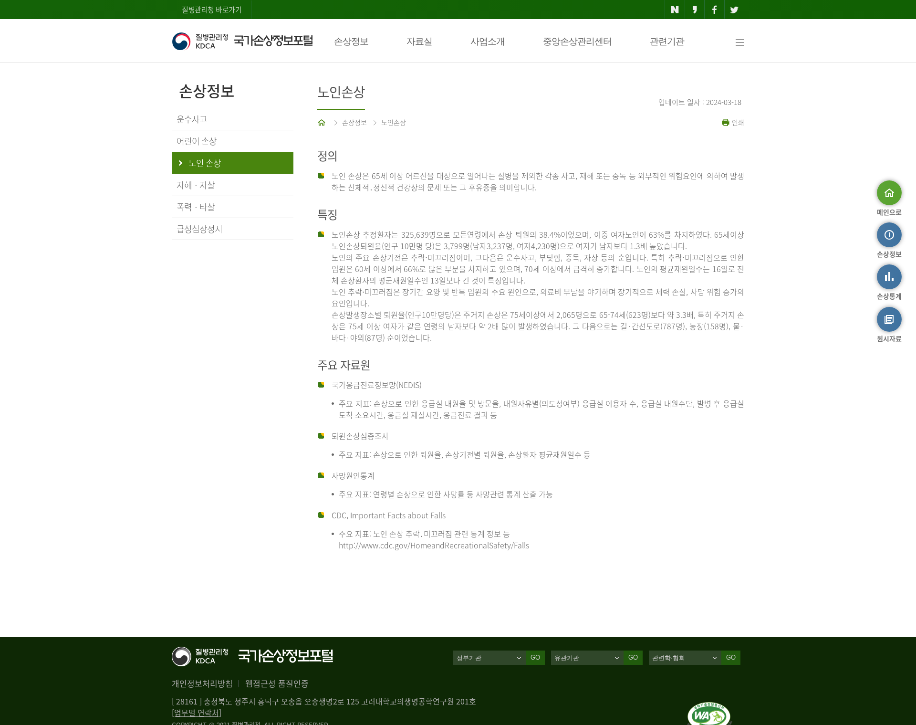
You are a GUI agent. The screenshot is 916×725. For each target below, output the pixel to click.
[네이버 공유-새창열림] (675, 9)
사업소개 (487, 41)
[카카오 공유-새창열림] (695, 9)
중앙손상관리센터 (577, 41)
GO (535, 657)
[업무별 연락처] (196, 712)
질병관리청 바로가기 (211, 9)
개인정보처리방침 (202, 683)
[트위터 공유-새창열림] (734, 9)
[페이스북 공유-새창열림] (714, 9)
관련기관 (667, 41)
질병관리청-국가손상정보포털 (242, 41)
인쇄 (737, 122)
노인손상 (393, 122)
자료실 (419, 41)
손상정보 (351, 41)
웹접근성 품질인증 (277, 683)
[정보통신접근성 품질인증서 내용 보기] (709, 708)
